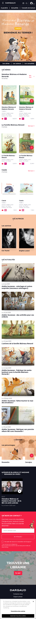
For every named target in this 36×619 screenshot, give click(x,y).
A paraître (4, 8)
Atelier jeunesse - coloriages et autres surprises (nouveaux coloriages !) (17, 287)
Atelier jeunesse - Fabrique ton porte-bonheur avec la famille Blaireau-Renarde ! (17, 372)
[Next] (31, 101)
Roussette (5, 462)
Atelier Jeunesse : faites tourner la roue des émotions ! (17, 402)
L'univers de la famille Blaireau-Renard (17, 344)
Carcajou (28, 462)
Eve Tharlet (5, 250)
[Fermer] (33, 601)
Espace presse (18, 596)
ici (7, 547)
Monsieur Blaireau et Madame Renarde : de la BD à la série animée (11, 501)
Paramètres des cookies (18, 611)
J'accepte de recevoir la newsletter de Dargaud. (17, 541)
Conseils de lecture (28, 8)
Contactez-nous (18, 594)
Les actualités (29, 63)
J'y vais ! (18, 573)
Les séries (6, 63)
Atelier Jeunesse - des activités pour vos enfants (18, 316)
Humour (18, 28)
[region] (18, 609)
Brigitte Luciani (24, 251)
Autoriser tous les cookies (18, 615)
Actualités (14, 8)
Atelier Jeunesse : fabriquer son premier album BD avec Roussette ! (18, 430)
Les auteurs (17, 63)
